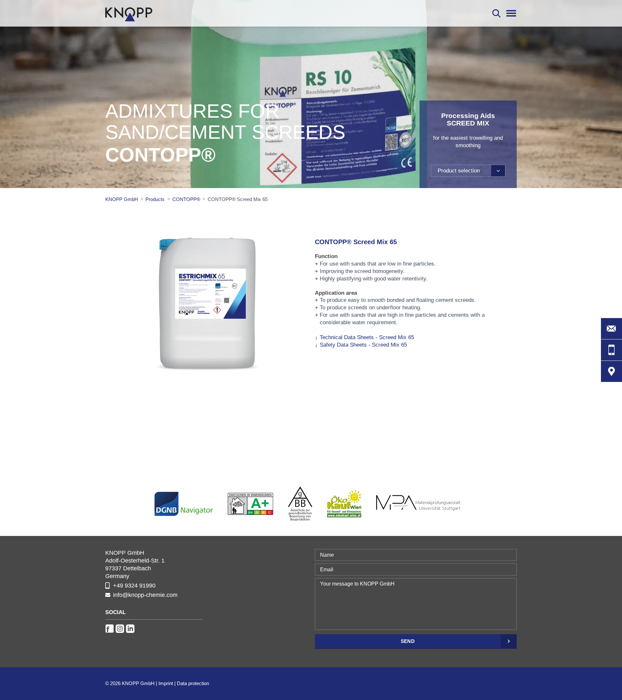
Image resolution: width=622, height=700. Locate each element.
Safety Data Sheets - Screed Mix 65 (363, 345)
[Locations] (611, 371)
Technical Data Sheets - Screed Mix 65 (367, 337)
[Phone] (611, 350)
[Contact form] (611, 328)
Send (408, 641)
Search (496, 13)
